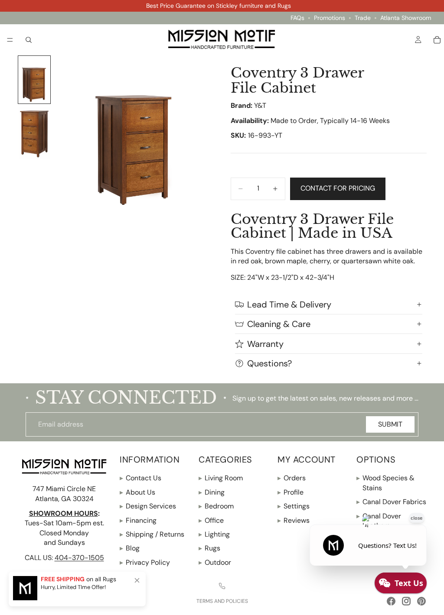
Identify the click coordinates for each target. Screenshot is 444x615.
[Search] (28, 39)
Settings (294, 506)
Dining (212, 492)
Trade (363, 18)
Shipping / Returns (152, 534)
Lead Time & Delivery (289, 304)
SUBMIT (390, 424)
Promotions (329, 18)
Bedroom (216, 506)
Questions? (269, 363)
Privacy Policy (145, 562)
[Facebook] (391, 601)
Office (211, 519)
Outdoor (215, 562)
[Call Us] (222, 586)
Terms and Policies (222, 601)
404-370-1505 (79, 557)
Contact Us (140, 477)
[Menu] (10, 40)
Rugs (209, 548)
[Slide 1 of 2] (34, 79)
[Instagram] (406, 601)
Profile (291, 492)
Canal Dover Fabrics (391, 501)
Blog (130, 548)
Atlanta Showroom (405, 18)
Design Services (148, 506)
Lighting (214, 534)
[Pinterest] (421, 601)
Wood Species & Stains (385, 482)
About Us (137, 492)
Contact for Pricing (337, 188)
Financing (138, 519)
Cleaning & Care (278, 324)
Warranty (265, 344)
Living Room (221, 477)
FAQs (297, 18)
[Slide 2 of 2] (34, 133)
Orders (292, 477)
